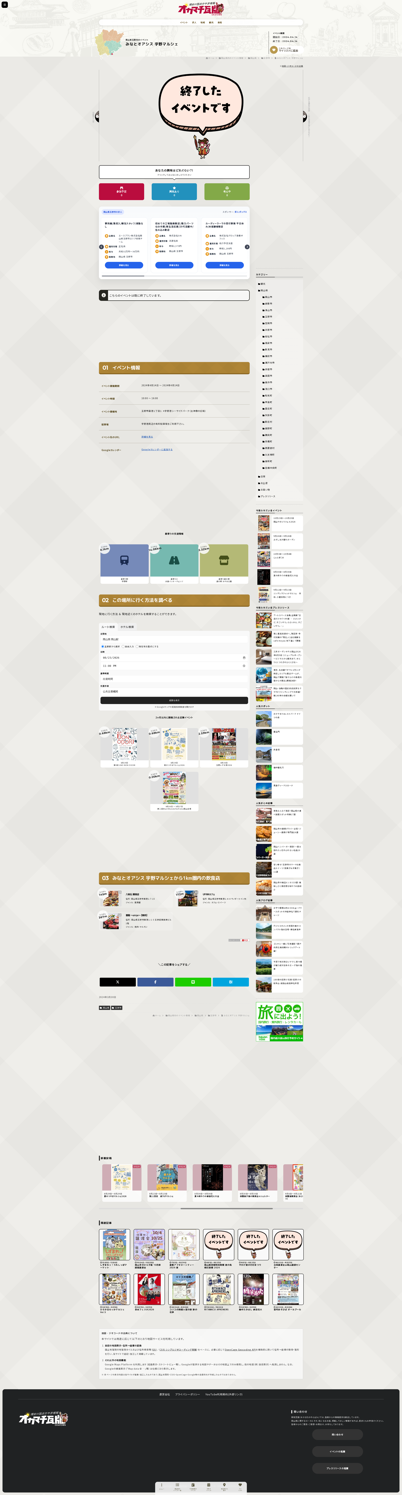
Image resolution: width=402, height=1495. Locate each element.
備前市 (268, 356)
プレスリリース (268, 496)
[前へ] (101, 247)
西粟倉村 (270, 448)
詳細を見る (147, 436)
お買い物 (265, 489)
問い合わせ (337, 1434)
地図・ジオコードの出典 (292, 66)
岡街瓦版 (43, 1418)
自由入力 (129, 646)
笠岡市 (268, 323)
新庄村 (268, 421)
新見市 (268, 349)
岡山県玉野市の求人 (112, 211)
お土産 (264, 483)
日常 (263, 476)
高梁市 (268, 343)
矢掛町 (268, 415)
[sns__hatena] (231, 982)
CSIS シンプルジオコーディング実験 (178, 1349)
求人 (194, 22)
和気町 (268, 395)
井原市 (268, 329)
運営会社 (164, 1394)
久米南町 (270, 454)
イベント (184, 22)
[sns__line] (193, 982)
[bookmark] (274, 50)
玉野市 (117, 1007)
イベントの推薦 (337, 1451)
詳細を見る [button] (124, 265)
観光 (211, 22)
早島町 (268, 402)
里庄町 (268, 408)
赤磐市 (268, 369)
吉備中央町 (271, 467)
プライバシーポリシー (187, 1394)
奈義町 (268, 441)
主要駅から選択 (112, 646)
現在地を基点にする (149, 646)
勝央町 (268, 435)
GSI (154, 1349)
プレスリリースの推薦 (337, 1468)
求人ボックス (241, 211)
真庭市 (268, 375)
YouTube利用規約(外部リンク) (224, 1394)
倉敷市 (268, 303)
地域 (203, 22)
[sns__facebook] (155, 982)
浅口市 (268, 388)
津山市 (268, 310)
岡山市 (268, 296)
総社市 (268, 336)
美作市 (268, 382)
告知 (220, 22)
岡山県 (105, 1007)
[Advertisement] (174, 334)
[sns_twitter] (118, 982)
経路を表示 (174, 700)
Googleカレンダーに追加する (157, 449)
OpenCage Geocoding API (240, 1349)
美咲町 (268, 461)
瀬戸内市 (270, 362)
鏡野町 (268, 428)
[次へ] (247, 247)
